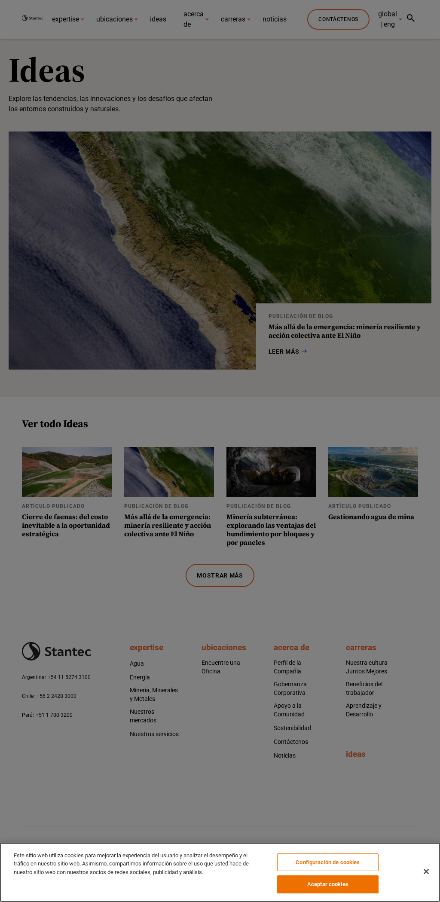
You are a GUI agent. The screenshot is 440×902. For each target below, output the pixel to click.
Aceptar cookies (327, 884)
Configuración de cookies (328, 862)
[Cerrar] (426, 871)
